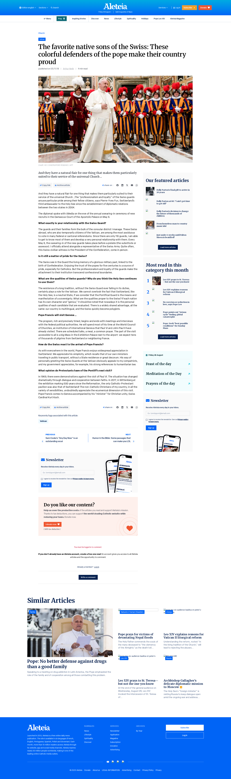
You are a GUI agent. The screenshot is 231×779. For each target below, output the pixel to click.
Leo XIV (124, 658)
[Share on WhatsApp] (137, 185)
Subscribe (188, 7)
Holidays (144, 18)
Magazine (114, 738)
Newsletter (115, 731)
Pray (60, 18)
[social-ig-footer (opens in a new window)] (123, 761)
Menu (48, 18)
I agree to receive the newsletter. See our (69, 479)
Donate (203, 7)
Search (56, 7)
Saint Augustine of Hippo (124, 12)
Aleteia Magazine (177, 18)
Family (32, 612)
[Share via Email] (132, 185)
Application (114, 734)
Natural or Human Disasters (132, 612)
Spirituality (131, 18)
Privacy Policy (147, 770)
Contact (137, 770)
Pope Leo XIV (159, 18)
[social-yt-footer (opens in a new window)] (108, 761)
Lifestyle (118, 18)
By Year (139, 731)
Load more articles (168, 247)
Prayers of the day (160, 383)
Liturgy (169, 612)
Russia (169, 658)
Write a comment (88, 577)
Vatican (43, 421)
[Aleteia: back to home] (115, 6)
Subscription (115, 742)
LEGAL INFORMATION (111, 770)
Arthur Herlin (68, 68)
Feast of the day (158, 364)
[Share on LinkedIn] (122, 185)
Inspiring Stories (79, 18)
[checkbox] (42, 479)
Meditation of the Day (164, 374)
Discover (95, 18)
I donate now (51, 524)
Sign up (46, 485)
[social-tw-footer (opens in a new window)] (118, 761)
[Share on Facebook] (117, 185)
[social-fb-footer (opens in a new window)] (113, 761)
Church (41, 33)
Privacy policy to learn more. (83, 479)
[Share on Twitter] (127, 185)
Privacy (158, 770)
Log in (177, 7)
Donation (114, 746)
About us (96, 770)
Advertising (115, 749)
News (106, 18)
